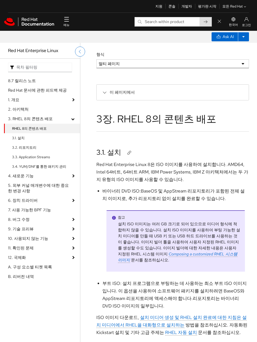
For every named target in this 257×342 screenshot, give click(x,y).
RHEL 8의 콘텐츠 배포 (29, 128)
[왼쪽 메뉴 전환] (80, 52)
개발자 (186, 6)
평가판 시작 (207, 6)
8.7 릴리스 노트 (22, 80)
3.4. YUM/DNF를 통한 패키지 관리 (39, 166)
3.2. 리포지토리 (24, 147)
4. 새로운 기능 (21, 176)
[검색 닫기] (219, 21)
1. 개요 (13, 99)
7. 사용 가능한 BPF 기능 (29, 210)
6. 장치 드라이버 (23, 200)
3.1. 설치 (18, 138)
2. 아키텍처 (18, 109)
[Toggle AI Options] (243, 36)
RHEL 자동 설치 (181, 332)
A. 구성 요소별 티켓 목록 (30, 267)
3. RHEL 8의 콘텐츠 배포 (30, 118)
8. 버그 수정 (19, 219)
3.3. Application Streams (31, 157)
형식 (100, 54)
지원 (158, 6)
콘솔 (171, 6)
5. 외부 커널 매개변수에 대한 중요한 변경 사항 (38, 188)
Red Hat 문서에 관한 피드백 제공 (37, 90)
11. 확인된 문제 (21, 248)
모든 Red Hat (232, 6)
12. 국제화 (17, 257)
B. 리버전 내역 (21, 276)
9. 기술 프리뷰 (21, 229)
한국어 (233, 25)
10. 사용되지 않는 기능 (28, 238)
